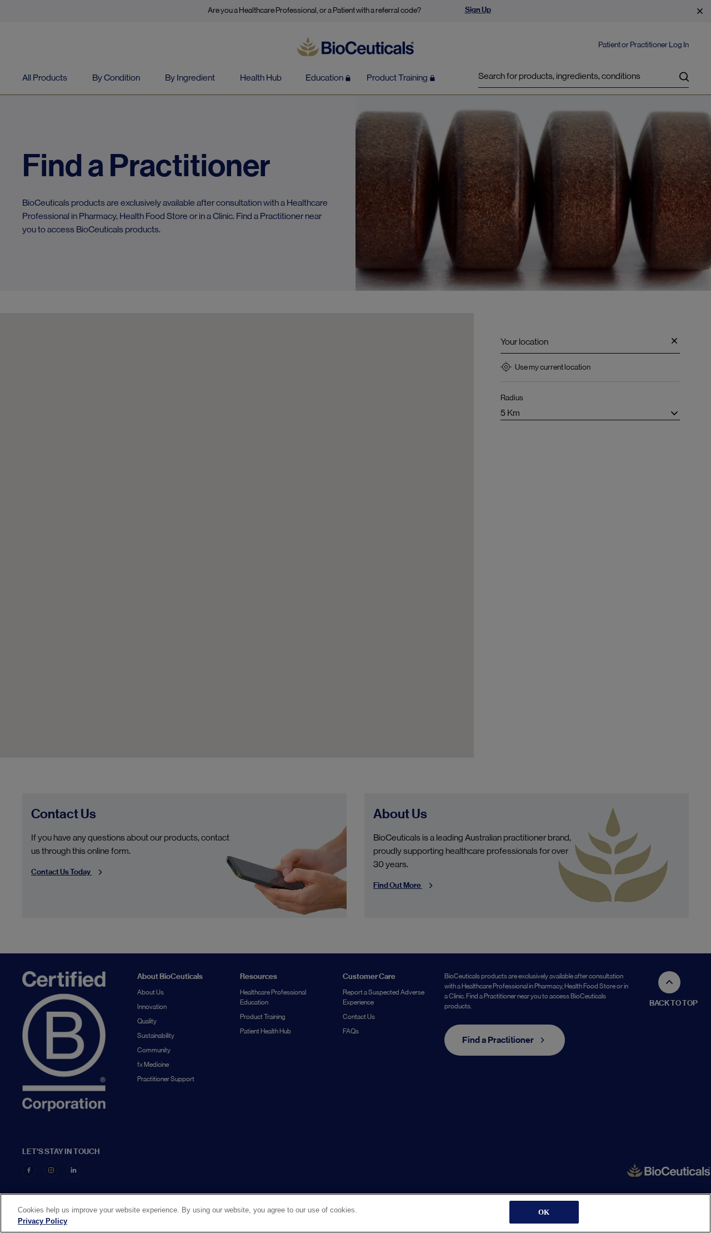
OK (543, 1212)
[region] (355, 1213)
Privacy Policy (42, 1221)
